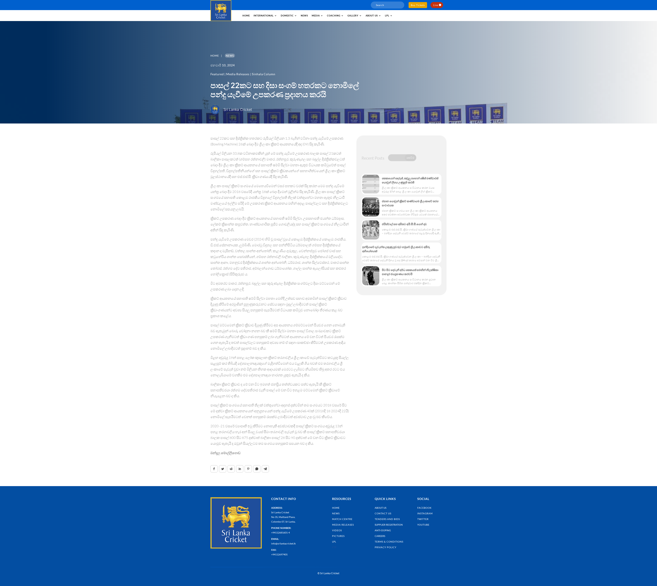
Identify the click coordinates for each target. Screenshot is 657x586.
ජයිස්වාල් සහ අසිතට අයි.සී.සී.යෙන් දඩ (404, 224)
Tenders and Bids (387, 519)
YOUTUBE (423, 524)
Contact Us (383, 513)
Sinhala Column (263, 74)
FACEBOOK (424, 507)
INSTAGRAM (425, 513)
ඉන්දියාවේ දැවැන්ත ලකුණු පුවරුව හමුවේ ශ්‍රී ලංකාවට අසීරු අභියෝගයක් (396, 249)
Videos (337, 530)
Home (246, 15)
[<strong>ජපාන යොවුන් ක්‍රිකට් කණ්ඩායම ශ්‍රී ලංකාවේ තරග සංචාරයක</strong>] (370, 207)
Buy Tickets (418, 5)
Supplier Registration (389, 524)
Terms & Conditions (389, 541)
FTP (334, 547)
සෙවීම (410, 157)
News (304, 15)
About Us (380, 507)
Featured (217, 74)
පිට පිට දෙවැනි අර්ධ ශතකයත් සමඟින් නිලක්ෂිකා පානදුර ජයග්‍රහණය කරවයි (410, 272)
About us (372, 15)
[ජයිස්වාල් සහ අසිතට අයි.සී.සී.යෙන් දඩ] (370, 229)
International (264, 15)
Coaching (333, 15)
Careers (380, 536)
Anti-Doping (383, 530)
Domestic (287, 15)
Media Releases (237, 74)
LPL (387, 15)
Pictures (338, 536)
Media (316, 15)
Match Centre (342, 519)
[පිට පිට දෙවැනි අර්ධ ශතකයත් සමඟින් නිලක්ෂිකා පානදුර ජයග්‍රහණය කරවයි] (370, 275)
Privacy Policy (385, 547)
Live (435, 5)
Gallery (352, 15)
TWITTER (423, 519)
